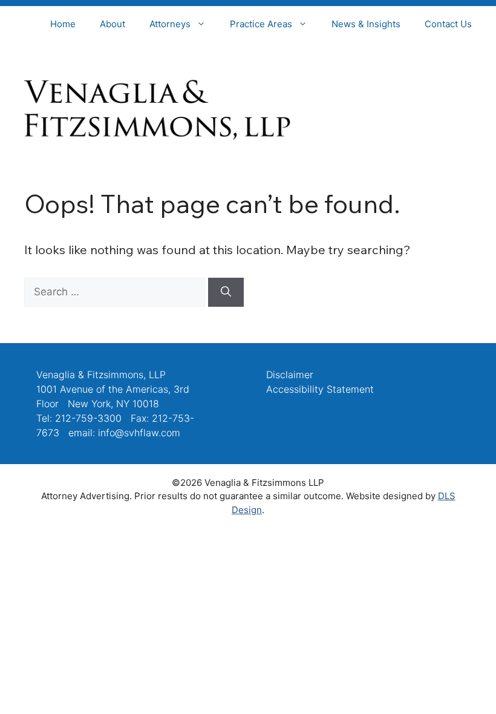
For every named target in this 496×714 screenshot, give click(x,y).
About (112, 24)
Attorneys (170, 24)
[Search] (226, 292)
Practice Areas (261, 24)
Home (63, 24)
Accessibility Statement (320, 389)
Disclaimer (289, 374)
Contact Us (448, 24)
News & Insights (365, 24)
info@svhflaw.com (139, 433)
